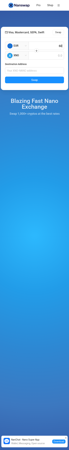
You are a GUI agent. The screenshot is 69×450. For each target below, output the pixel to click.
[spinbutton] (46, 46)
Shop (50, 5)
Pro (38, 5)
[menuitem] (38, 5)
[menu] (45, 5)
